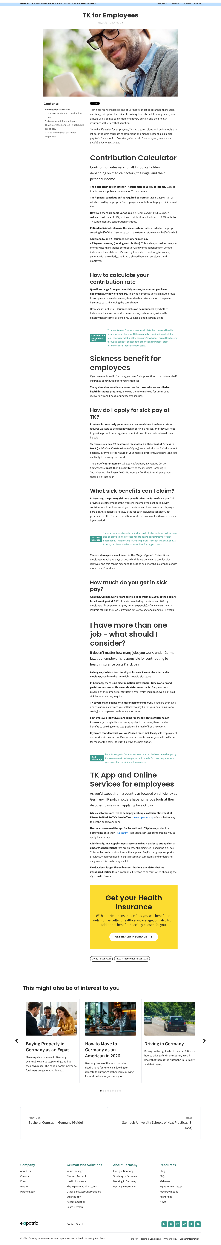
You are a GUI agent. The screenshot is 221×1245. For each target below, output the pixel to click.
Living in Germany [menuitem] (123, 1171)
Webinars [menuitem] (165, 1181)
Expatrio (102, 23)
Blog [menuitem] (162, 1171)
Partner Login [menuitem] (27, 1192)
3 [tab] (105, 1091)
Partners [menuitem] (25, 1186)
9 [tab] (120, 1091)
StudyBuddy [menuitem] (74, 1197)
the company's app (142, 817)
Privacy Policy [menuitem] (170, 1239)
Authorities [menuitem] (166, 1197)
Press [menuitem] (23, 1181)
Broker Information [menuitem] (189, 1239)
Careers (175, 3)
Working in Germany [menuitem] (124, 1181)
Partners (187, 3)
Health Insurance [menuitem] (76, 1181)
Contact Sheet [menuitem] (75, 1224)
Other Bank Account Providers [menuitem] (84, 1192)
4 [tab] (108, 1091)
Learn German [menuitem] (75, 1207)
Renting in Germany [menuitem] (124, 1186)
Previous (16, 1041)
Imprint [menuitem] (134, 1239)
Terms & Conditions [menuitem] (151, 1239)
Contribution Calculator (57, 109)
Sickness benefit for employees (61, 121)
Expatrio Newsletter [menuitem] (171, 1186)
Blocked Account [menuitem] (76, 1176)
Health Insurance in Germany (132, 958)
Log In (197, 3)
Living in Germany (101, 958)
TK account (121, 833)
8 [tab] (117, 1091)
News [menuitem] (163, 1202)
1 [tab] (101, 1091)
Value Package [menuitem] (75, 1171)
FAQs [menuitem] (162, 1176)
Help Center (162, 3)
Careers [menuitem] (24, 1176)
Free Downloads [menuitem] (169, 1192)
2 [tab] (103, 1091)
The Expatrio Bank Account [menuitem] (82, 1186)
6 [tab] (113, 1091)
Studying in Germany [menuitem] (125, 1176)
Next (204, 1041)
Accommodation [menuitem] (76, 1202)
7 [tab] (115, 1091)
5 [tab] (110, 1091)
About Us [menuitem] (25, 1171)
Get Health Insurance (131, 937)
